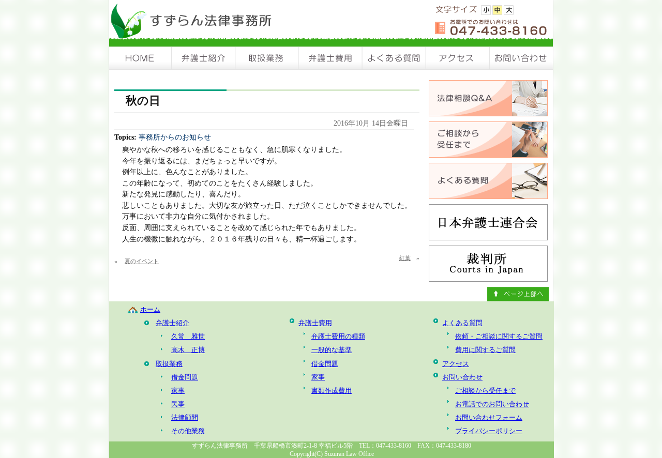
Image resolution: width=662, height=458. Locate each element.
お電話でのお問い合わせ (492, 404)
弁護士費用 (331, 58)
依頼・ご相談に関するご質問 (499, 336)
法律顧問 (184, 417)
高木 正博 (188, 350)
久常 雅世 (188, 336)
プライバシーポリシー (488, 431)
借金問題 (184, 377)
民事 (178, 404)
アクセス (458, 58)
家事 (178, 390)
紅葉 (405, 258)
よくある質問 (394, 58)
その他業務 (188, 431)
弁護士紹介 (203, 58)
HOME (140, 58)
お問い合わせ (521, 58)
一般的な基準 (331, 350)
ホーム (150, 309)
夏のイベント (142, 261)
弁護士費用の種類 (338, 336)
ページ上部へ (518, 294)
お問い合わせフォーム (488, 417)
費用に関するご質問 (485, 350)
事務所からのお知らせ (175, 137)
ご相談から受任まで (485, 390)
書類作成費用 (331, 390)
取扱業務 (267, 58)
